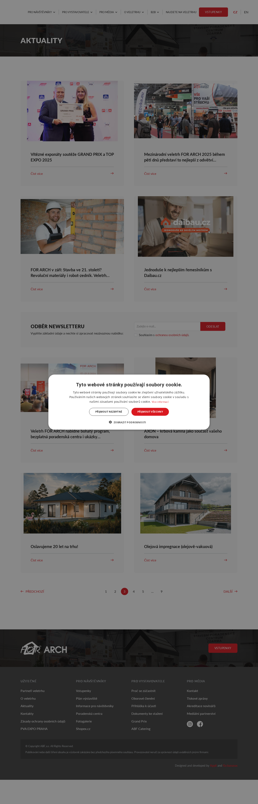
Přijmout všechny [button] (150, 411)
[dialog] (129, 402)
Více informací (160, 401)
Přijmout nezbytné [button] (108, 411)
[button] (129, 422)
